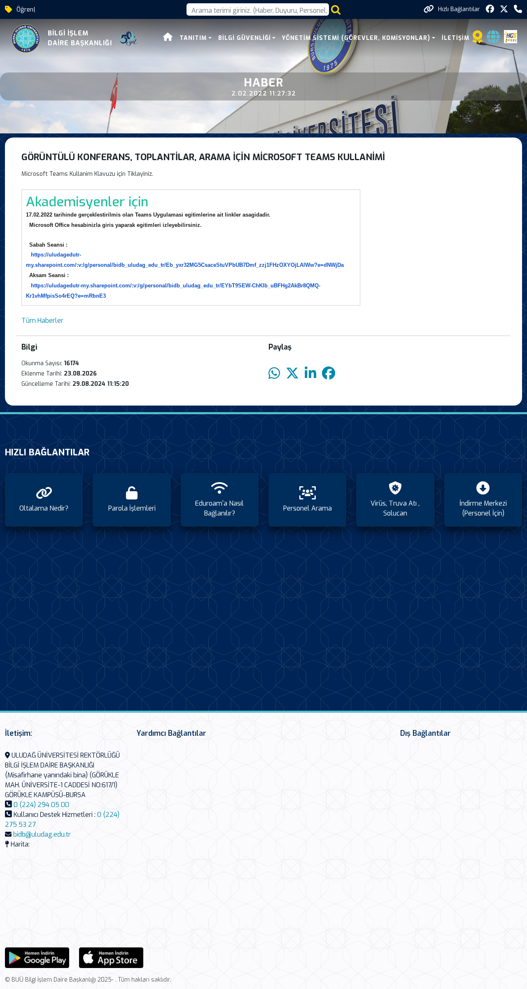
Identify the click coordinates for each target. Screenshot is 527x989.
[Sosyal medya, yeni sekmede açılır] (490, 9)
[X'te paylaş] (292, 373)
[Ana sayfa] (168, 38)
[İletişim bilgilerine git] (518, 9)
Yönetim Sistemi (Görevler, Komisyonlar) (356, 38)
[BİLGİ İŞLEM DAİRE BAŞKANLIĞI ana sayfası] (26, 38)
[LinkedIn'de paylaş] (310, 373)
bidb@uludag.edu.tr (42, 834)
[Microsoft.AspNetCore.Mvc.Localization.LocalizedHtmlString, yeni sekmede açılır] (37, 957)
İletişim (455, 38)
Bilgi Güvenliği (244, 38)
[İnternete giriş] (493, 39)
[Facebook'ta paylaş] (328, 373)
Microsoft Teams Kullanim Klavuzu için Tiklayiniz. (87, 174)
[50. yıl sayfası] (128, 38)
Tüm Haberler (42, 320)
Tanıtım (193, 38)
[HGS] (510, 36)
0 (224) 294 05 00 (41, 804)
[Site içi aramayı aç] (335, 10)
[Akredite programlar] (478, 39)
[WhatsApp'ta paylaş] (274, 373)
